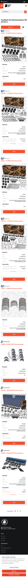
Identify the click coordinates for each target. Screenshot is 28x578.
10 (15, 511)
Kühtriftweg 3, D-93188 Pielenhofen (8, 528)
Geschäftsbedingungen (6, 548)
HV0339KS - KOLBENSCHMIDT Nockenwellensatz (12, 390)
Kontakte (3, 540)
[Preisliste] (26, 27)
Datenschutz (3, 550)
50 (20, 511)
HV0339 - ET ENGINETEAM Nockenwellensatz (11, 33)
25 (17, 511)
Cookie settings (14, 567)
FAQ (1, 546)
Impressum (3, 538)
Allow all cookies (14, 574)
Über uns (3, 536)
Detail (14, 84)
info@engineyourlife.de (6, 527)
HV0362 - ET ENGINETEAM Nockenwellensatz (11, 161)
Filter (12, 27)
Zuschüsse (3, 552)
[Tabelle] (23, 27)
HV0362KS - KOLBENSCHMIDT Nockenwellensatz (12, 453)
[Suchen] (25, 12)
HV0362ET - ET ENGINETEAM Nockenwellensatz (12, 221)
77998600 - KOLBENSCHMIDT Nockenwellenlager (12, 344)
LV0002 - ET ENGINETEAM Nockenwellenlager (11, 288)
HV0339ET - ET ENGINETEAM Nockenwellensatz (12, 93)
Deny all (14, 571)
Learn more (11, 563)
